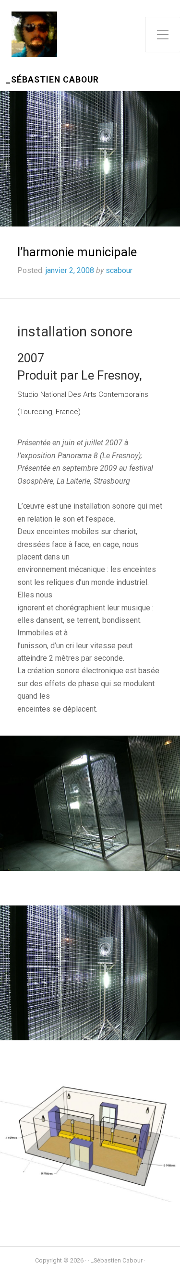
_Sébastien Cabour (52, 79)
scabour (119, 270)
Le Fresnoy (110, 375)
